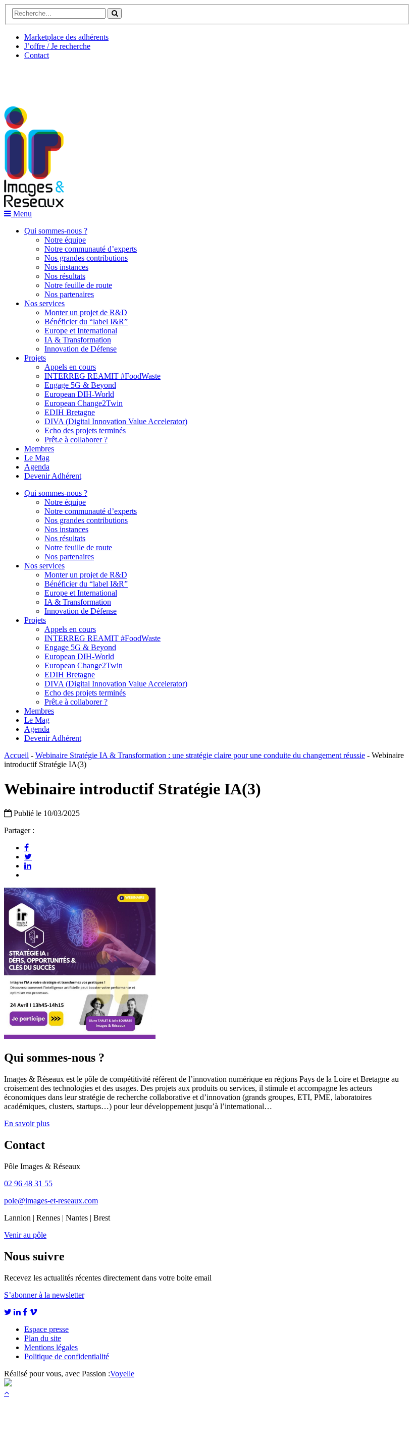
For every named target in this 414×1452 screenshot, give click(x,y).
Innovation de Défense (80, 348)
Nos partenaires (69, 294)
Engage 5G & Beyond (80, 385)
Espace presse (46, 1329)
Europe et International (80, 330)
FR (79, 79)
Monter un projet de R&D (85, 312)
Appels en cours (70, 367)
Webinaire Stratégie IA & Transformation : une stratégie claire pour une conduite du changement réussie (200, 755)
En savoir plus (26, 1123)
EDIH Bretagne (69, 412)
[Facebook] (26, 847)
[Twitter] (28, 856)
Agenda (36, 466)
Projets (35, 358)
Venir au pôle (25, 1235)
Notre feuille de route (78, 285)
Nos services (44, 303)
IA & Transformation (77, 339)
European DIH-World (79, 394)
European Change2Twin (83, 403)
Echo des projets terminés (85, 430)
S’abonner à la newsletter (44, 1295)
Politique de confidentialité (66, 1356)
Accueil (16, 755)
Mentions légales (51, 1347)
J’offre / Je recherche (57, 46)
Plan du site (42, 1338)
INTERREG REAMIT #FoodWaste (102, 376)
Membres (39, 448)
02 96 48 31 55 (28, 1183)
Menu (21, 213)
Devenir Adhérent (52, 476)
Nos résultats (64, 276)
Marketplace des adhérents (66, 37)
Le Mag (36, 457)
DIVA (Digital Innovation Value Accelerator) (115, 421)
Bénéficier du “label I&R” (86, 321)
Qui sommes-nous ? (55, 230)
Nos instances (66, 267)
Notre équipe (65, 240)
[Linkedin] (27, 865)
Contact (36, 55)
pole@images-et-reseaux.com (51, 1200)
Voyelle (122, 1373)
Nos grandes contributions (86, 258)
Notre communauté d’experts (90, 249)
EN (42, 79)
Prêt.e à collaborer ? (76, 439)
